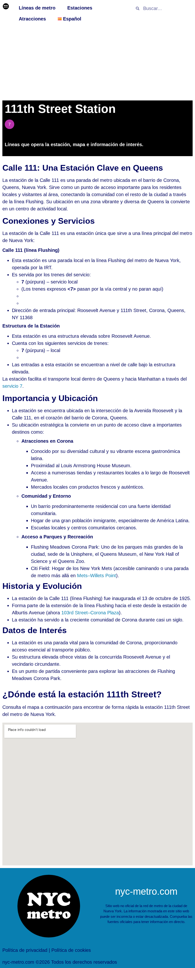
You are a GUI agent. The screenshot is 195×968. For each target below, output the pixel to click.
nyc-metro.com (146, 891)
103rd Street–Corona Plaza (90, 612)
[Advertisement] (97, 62)
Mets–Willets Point (96, 575)
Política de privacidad (24, 950)
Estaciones (79, 7)
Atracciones (32, 18)
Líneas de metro (37, 7)
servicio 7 (12, 386)
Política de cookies (71, 950)
